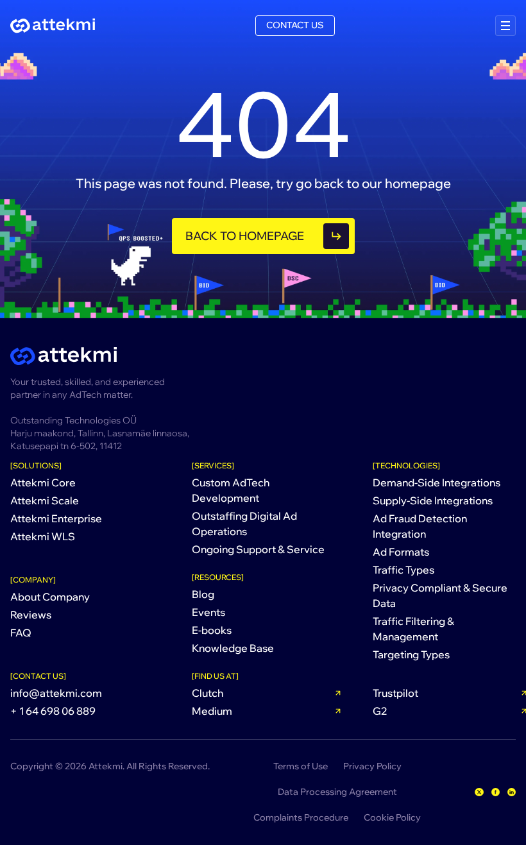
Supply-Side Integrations (433, 500)
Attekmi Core (43, 482)
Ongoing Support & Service (258, 549)
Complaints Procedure (300, 817)
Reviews (30, 614)
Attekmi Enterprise (56, 518)
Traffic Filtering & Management (413, 629)
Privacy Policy (372, 766)
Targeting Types (411, 654)
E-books (212, 630)
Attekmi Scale (44, 500)
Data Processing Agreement (337, 792)
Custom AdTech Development (230, 490)
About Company (50, 596)
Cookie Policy (392, 817)
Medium (212, 710)
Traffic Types (403, 569)
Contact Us (295, 25)
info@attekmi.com (56, 693)
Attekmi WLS (42, 536)
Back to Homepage (244, 235)
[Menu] (505, 25)
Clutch (207, 693)
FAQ (20, 632)
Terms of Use (300, 766)
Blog (203, 594)
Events (208, 612)
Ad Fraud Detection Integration (420, 526)
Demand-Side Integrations (436, 482)
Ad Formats (401, 551)
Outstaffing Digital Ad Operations (244, 523)
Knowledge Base (233, 648)
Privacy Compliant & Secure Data (440, 595)
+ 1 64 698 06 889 (53, 710)
